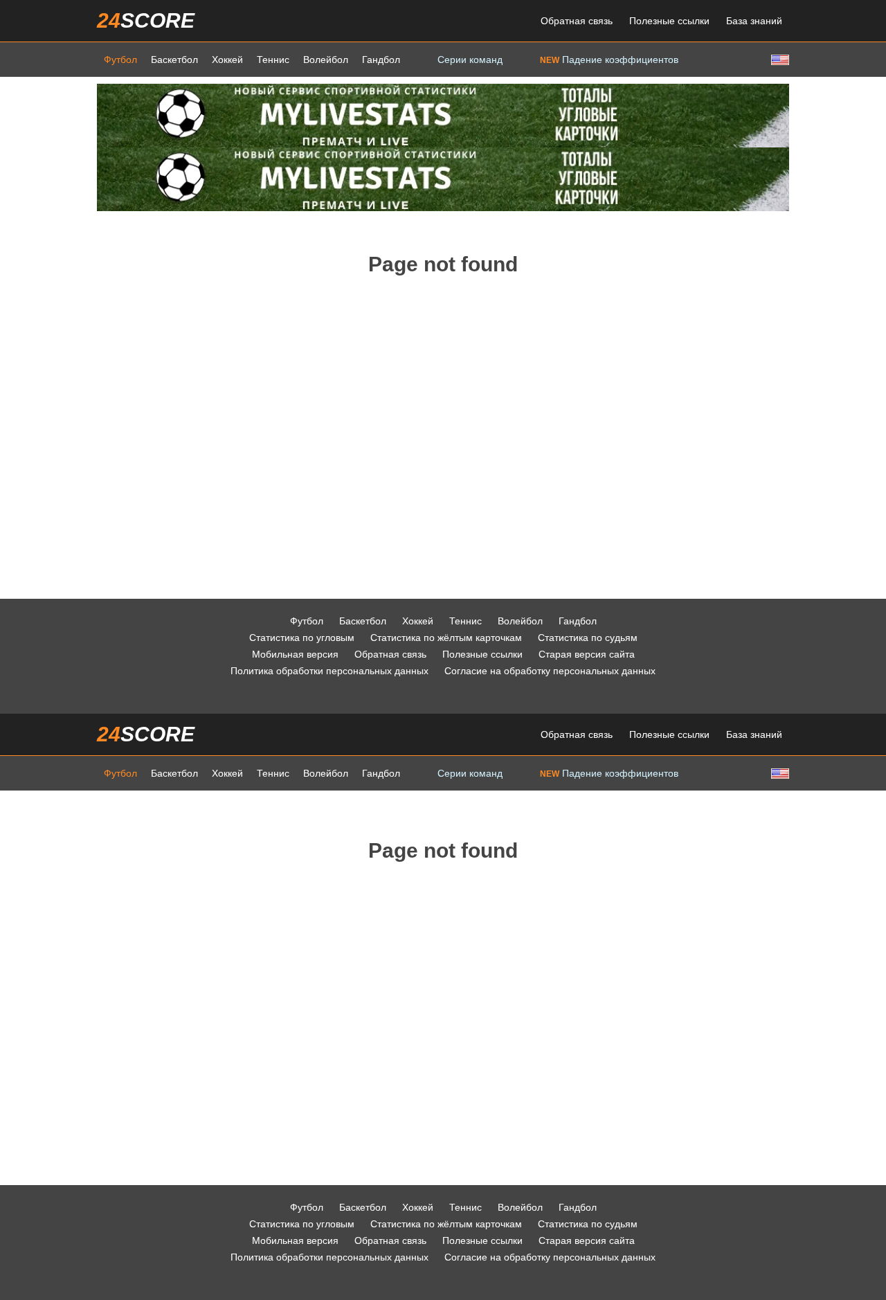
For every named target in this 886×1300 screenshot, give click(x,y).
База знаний (754, 20)
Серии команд (470, 59)
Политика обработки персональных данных (329, 670)
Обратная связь (577, 20)
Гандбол (381, 59)
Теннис (273, 59)
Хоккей (227, 59)
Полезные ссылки (669, 20)
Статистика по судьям (588, 637)
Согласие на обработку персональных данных (550, 670)
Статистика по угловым (301, 637)
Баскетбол (174, 59)
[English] (778, 59)
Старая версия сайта (587, 654)
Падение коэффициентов (609, 59)
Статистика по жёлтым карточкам (446, 637)
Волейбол (325, 59)
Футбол (120, 59)
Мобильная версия (295, 654)
